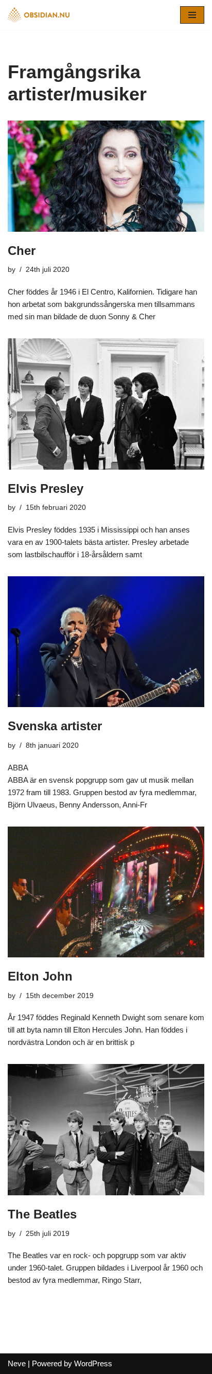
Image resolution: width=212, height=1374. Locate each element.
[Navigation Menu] (192, 15)
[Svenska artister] (106, 642)
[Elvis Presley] (106, 404)
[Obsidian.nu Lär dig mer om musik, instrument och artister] (38, 15)
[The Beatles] (106, 1129)
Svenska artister (55, 726)
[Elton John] (106, 892)
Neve (17, 1363)
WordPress (93, 1363)
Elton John (40, 976)
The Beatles (42, 1214)
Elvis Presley (45, 488)
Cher (22, 250)
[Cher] (106, 176)
